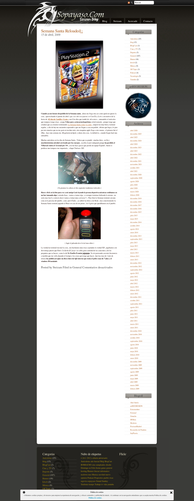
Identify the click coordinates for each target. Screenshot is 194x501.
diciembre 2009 (135, 361)
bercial (97, 461)
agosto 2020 (134, 181)
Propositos (98, 477)
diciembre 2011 (135, 297)
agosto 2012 (134, 273)
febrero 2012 (134, 290)
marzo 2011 (134, 324)
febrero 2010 (134, 355)
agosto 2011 (134, 307)
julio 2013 (133, 242)
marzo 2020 (134, 191)
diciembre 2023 (135, 147)
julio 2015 (133, 215)
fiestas (98, 468)
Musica (95, 474)
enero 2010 (134, 358)
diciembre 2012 (135, 263)
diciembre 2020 (135, 174)
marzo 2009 (134, 385)
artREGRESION (136, 406)
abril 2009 (133, 382)
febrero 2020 (134, 195)
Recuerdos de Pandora (138, 430)
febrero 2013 (134, 256)
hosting (84, 471)
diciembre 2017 (135, 205)
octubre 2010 (134, 338)
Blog (104, 21)
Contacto (148, 21)
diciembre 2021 (135, 161)
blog (131, 42)
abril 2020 (133, 188)
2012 (89, 458)
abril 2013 (133, 249)
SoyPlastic (134, 433)
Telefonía (84, 484)
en (90, 468)
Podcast (133, 73)
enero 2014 (134, 232)
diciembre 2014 (135, 222)
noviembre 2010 (136, 334)
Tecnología (134, 76)
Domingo (84, 468)
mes (89, 474)
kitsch (132, 62)
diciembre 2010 (135, 331)
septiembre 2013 (136, 239)
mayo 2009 (134, 378)
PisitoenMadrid (135, 426)
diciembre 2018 (135, 202)
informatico (104, 471)
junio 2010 (134, 348)
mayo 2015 (134, 219)
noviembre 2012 (136, 266)
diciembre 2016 (135, 208)
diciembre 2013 (135, 236)
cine (93, 464)
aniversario (103, 458)
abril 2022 (133, 158)
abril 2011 (133, 321)
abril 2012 (133, 283)
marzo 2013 (134, 253)
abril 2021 (133, 171)
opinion (84, 477)
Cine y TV (134, 49)
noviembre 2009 (136, 365)
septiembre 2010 (136, 341)
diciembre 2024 (135, 140)
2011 (84, 458)
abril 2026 (133, 130)
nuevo (108, 474)
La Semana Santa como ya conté (80, 124)
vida (105, 484)
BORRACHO (86, 464)
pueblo (106, 477)
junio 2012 (134, 276)
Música (133, 66)
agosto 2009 (134, 372)
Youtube (133, 79)
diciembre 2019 (135, 198)
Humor (132, 59)
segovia (84, 481)
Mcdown (133, 423)
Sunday (105, 481)
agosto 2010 (134, 344)
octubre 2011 (134, 300)
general (109, 468)
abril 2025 (133, 137)
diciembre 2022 (135, 154)
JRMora (133, 419)
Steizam (117, 21)
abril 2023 (133, 151)
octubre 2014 (134, 225)
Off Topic (133, 69)
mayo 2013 (134, 246)
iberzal (97, 471)
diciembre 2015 (135, 212)
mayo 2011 (134, 317)
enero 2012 (134, 293)
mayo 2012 (134, 280)
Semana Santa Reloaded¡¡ (62, 31)
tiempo (91, 484)
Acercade (132, 21)
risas (111, 477)
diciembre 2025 (135, 134)
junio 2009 (134, 375)
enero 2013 (134, 259)
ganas (103, 468)
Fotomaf (133, 413)
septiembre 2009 (136, 368)
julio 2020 (133, 185)
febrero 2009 (134, 388)
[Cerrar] (171, 492)
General (77, 267)
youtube (111, 484)
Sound (98, 481)
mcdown (84, 474)
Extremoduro (135, 409)
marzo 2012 (134, 287)
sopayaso (91, 481)
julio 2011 (133, 310)
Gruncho (133, 416)
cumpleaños (100, 464)
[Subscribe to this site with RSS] (127, 2)
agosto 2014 (134, 229)
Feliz (93, 468)
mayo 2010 (134, 351)
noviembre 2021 (136, 164)
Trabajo (98, 484)
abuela (95, 458)
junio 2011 (134, 314)
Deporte (133, 52)
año (92, 461)
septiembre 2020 (136, 178)
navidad (102, 474)
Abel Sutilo (134, 402)
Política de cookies (95, 498)
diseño (108, 464)
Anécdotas (134, 39)
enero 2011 (134, 327)
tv (102, 484)
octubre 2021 (134, 168)
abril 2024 (133, 144)
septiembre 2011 (136, 304)
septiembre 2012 (136, 270)
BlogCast (133, 45)
